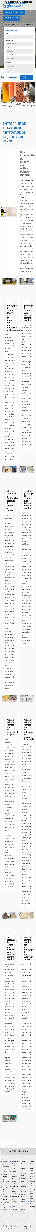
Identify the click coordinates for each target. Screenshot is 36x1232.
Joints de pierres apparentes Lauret (32, 1205)
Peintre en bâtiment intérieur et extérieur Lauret (23, 1168)
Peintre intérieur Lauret (14, 1209)
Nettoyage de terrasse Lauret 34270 (32, 1166)
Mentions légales (27, 1227)
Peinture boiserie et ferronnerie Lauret (5, 1179)
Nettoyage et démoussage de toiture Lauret (5, 1193)
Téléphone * (9, 55)
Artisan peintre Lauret (23, 1209)
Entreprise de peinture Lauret (14, 1190)
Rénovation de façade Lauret (5, 1205)
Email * (8, 48)
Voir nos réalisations (13, 13)
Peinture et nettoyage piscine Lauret (5, 1166)
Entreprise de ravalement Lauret (14, 1164)
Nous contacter (11, 18)
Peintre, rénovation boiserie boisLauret (23, 1187)
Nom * (7, 33)
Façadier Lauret (23, 1180)
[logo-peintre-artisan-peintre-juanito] (13, 5)
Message (8, 62)
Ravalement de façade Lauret (14, 1200)
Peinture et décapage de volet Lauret (23, 1199)
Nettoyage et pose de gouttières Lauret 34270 (32, 1180)
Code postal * (10, 40)
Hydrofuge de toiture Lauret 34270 (32, 1193)
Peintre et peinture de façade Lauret (14, 1177)
